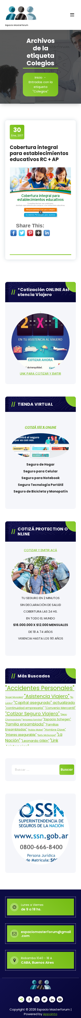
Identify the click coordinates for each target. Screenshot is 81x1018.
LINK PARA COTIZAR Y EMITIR (40, 373)
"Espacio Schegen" (57, 719)
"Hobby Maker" (35, 729)
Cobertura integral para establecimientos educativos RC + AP (39, 153)
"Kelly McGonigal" (46, 735)
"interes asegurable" (21, 735)
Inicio (38, 77)
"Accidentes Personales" (39, 688)
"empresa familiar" (32, 719)
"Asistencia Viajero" (46, 696)
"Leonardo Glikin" (35, 740)
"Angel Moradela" (14, 697)
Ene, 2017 (17, 131)
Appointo (50, 1014)
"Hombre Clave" (55, 729)
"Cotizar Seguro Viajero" (32, 713)
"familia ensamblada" (24, 724)
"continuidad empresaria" (24, 708)
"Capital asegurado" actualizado (44, 702)
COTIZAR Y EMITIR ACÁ (40, 550)
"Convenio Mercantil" (60, 708)
